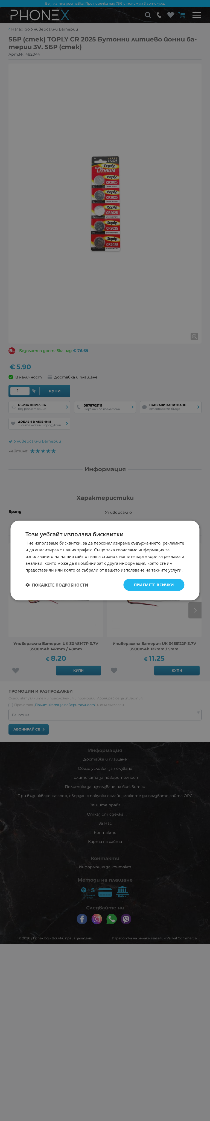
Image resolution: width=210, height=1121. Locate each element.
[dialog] (104, 560)
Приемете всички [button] (154, 584)
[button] (56, 585)
